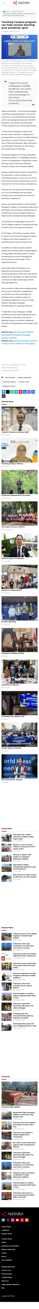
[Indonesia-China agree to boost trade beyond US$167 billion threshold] (7, 1196)
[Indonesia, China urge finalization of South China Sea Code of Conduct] (7, 947)
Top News (6, 1077)
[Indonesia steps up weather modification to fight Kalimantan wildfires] (7, 1176)
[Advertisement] (19, 805)
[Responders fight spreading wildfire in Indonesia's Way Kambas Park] (7, 1115)
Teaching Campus (9, 382)
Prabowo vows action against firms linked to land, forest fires (24, 1125)
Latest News (7, 829)
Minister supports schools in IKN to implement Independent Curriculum (16, 494)
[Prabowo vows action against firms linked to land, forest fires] (7, 1125)
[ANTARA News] (22, 3)
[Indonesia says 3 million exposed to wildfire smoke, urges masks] (7, 837)
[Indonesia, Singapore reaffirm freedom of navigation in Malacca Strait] (20, 640)
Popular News (7, 928)
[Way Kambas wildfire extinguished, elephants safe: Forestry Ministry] (7, 868)
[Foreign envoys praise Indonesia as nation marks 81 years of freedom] (20, 545)
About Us (5, 1281)
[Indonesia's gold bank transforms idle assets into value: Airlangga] (7, 1006)
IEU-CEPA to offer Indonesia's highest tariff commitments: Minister (24, 1145)
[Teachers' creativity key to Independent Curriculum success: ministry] (20, 513)
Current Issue (17, 11)
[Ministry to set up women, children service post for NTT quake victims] (7, 848)
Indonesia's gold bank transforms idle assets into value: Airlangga (23, 1006)
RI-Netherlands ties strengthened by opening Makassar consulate (23, 1016)
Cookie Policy (7, 1277)
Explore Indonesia (8, 1249)
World (4, 1242)
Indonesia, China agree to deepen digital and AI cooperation (23, 1135)
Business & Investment (10, 1246)
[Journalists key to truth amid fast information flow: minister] (20, 766)
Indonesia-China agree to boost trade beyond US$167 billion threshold (23, 1195)
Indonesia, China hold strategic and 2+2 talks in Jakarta (22, 986)
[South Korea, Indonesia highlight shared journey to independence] (20, 577)
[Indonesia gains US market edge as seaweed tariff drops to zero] (7, 996)
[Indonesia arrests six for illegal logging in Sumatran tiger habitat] (7, 937)
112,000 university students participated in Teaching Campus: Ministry (19, 463)
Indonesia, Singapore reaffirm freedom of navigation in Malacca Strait (19, 652)
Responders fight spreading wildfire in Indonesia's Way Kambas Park (23, 1115)
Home (7, 11)
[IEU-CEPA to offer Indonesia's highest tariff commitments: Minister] (7, 1146)
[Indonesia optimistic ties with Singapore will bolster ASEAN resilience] (7, 976)
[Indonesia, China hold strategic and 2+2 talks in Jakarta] (7, 986)
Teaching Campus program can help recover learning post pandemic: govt (19, 15)
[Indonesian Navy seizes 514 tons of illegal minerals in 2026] (7, 1027)
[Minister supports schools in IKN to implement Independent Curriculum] (20, 482)
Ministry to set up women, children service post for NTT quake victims (24, 847)
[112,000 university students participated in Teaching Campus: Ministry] (20, 450)
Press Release (7, 1260)
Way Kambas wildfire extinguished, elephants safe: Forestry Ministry (24, 867)
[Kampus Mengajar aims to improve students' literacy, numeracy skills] (20, 419)
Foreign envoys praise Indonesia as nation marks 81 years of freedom (19, 557)
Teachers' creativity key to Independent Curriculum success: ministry (18, 526)
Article (4, 1253)
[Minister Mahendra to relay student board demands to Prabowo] (20, 671)
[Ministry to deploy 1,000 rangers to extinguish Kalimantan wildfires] (7, 858)
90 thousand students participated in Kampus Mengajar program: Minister (17, 335)
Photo (4, 1256)
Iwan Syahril (10, 377)
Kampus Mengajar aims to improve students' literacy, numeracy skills (16, 431)
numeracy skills (9, 386)
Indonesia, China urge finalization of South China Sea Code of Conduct (23, 946)
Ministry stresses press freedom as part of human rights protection (19, 747)
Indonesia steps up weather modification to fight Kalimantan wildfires (24, 1175)
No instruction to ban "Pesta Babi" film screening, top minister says (17, 715)
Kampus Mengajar (24, 377)
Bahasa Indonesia (8, 1267)
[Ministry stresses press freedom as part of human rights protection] (20, 735)
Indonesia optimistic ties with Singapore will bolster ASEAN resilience (24, 976)
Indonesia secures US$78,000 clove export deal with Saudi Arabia (24, 966)
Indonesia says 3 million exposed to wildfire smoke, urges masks (23, 837)
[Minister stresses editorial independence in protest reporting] (20, 608)
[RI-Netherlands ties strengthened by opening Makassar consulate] (7, 1017)
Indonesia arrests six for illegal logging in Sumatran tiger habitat (24, 936)
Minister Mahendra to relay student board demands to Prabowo (18, 684)
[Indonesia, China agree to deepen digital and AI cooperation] (7, 1136)
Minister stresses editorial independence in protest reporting (19, 621)
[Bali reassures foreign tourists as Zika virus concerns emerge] (7, 878)
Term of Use (6, 1270)
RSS (3, 1288)
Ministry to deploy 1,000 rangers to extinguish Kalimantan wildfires (22, 857)
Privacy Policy (7, 1274)
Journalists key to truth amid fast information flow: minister (15, 779)
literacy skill (24, 382)
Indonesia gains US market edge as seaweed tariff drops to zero (24, 996)
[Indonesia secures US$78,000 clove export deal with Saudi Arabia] (7, 966)
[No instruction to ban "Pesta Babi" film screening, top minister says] (20, 703)
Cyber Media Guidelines (11, 1284)
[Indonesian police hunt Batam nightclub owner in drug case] (7, 957)
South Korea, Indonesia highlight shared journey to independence (18, 589)
